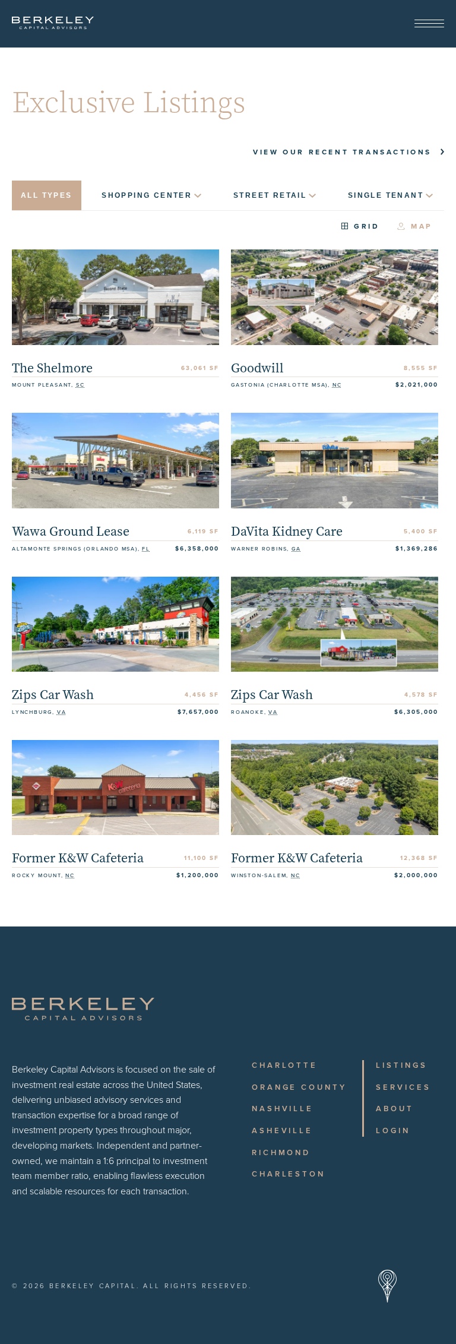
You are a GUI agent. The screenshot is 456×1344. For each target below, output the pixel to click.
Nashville (283, 1108)
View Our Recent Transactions (342, 152)
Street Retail (269, 195)
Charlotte (285, 1065)
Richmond (281, 1152)
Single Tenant (385, 195)
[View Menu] (429, 24)
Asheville (282, 1130)
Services (403, 1087)
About (395, 1108)
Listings (401, 1065)
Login (393, 1130)
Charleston (288, 1174)
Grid (366, 227)
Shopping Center (147, 195)
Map (421, 227)
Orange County (299, 1087)
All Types (46, 195)
